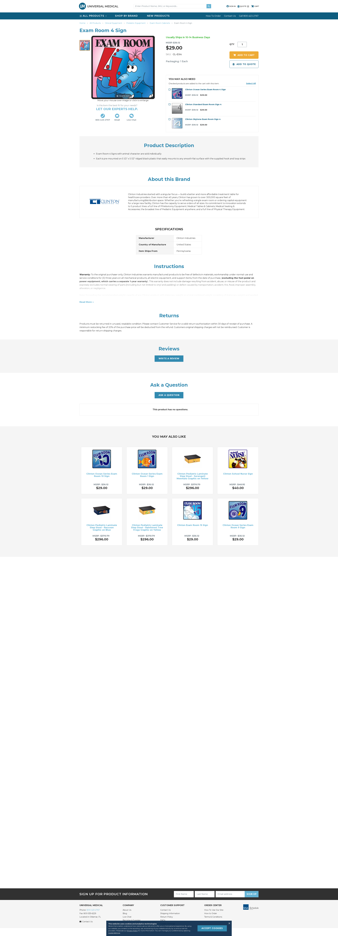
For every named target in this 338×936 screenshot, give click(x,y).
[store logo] (98, 6)
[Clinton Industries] (107, 202)
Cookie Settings (114, 933)
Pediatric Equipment (136, 23)
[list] (169, 15)
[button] (251, 83)
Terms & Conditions (213, 917)
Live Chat (127, 917)
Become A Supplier (131, 920)
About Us (127, 910)
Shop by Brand (126, 15)
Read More (85, 302)
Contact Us (230, 16)
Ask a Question (169, 395)
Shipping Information (170, 913)
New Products (158, 15)
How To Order (213, 16)
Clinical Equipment (114, 23)
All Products (95, 23)
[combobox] (172, 6)
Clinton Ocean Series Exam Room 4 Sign (205, 89)
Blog (125, 913)
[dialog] (169, 928)
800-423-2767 (93, 910)
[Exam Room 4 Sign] (84, 45)
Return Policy (166, 917)
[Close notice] (228, 923)
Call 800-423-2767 (249, 16)
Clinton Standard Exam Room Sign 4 (203, 104)
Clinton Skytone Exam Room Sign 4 (203, 119)
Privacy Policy (132, 931)
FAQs (162, 920)
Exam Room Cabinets (160, 23)
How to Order (210, 913)
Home (82, 23)
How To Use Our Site (213, 910)
